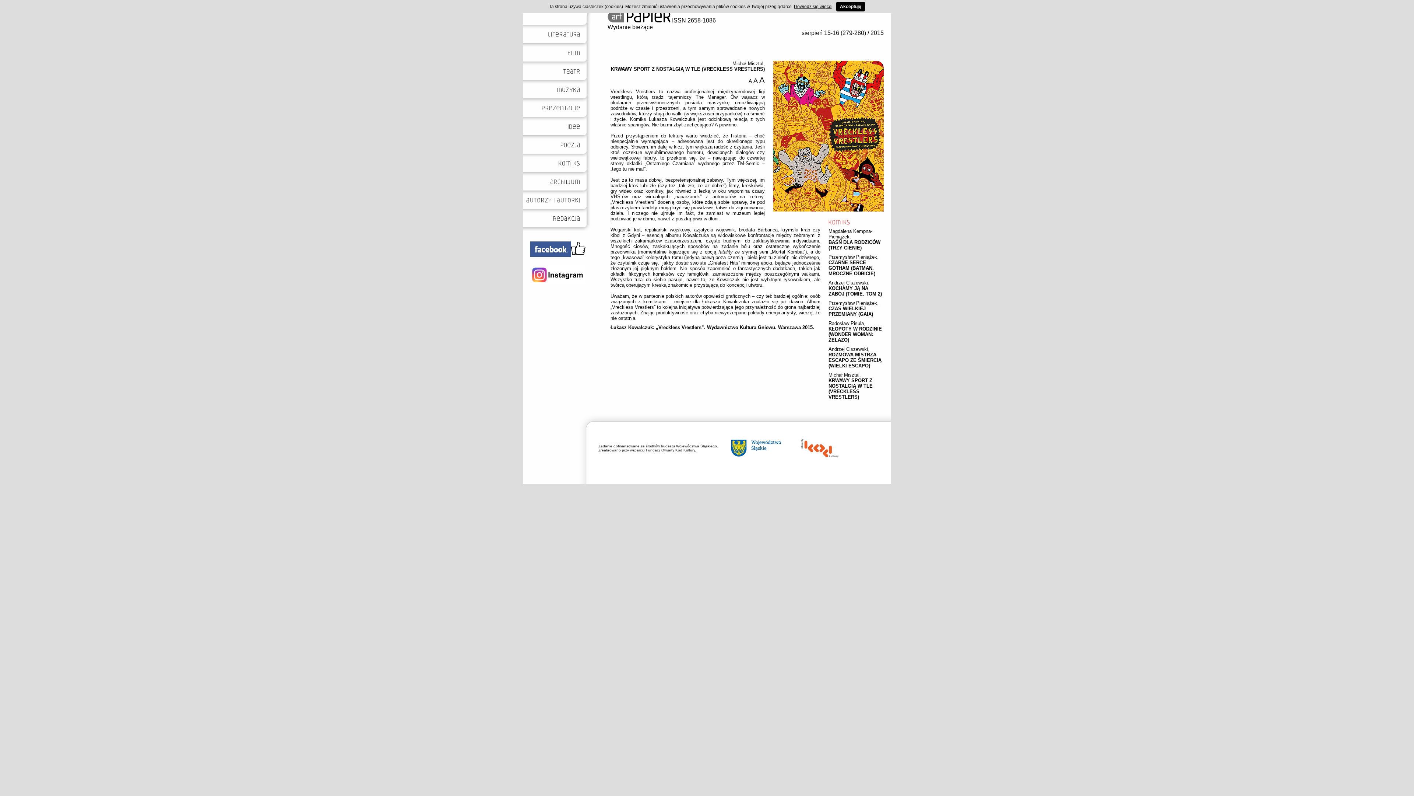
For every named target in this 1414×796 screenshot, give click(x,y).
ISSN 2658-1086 (693, 20)
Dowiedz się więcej (813, 6)
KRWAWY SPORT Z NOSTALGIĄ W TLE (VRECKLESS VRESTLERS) (851, 389)
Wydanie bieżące (630, 27)
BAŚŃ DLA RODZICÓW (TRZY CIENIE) (854, 245)
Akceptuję (850, 6)
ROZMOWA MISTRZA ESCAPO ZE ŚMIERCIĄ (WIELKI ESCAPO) (855, 360)
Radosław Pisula (846, 323)
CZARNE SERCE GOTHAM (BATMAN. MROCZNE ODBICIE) (852, 268)
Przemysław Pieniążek (853, 257)
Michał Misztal (844, 375)
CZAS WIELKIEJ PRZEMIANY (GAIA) (851, 311)
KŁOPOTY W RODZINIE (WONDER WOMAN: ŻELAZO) (855, 334)
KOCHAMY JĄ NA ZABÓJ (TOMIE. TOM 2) (855, 291)
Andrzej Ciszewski (848, 283)
